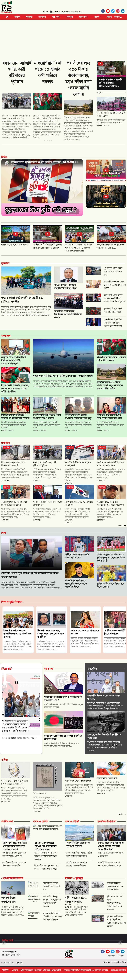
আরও (121, 525)
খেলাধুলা (69, 17)
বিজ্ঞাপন (121, 955)
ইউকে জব (83, 17)
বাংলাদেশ (42, 17)
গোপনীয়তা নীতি (7, 962)
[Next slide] (90, 101)
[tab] (44, 140)
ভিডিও (109, 17)
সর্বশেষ (17, 17)
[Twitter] (113, 11)
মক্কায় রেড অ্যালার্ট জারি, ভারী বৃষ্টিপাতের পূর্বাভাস (89, 970)
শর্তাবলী (19, 962)
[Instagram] (118, 11)
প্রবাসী (96, 17)
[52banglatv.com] (6, 7)
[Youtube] (108, 11)
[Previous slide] (5, 101)
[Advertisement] (63, 38)
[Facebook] (103, 11)
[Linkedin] (123, 11)
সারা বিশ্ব (55, 17)
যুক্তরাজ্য (29, 17)
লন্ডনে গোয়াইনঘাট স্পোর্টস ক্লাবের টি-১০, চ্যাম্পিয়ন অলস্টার (47, 970)
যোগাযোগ (111, 955)
